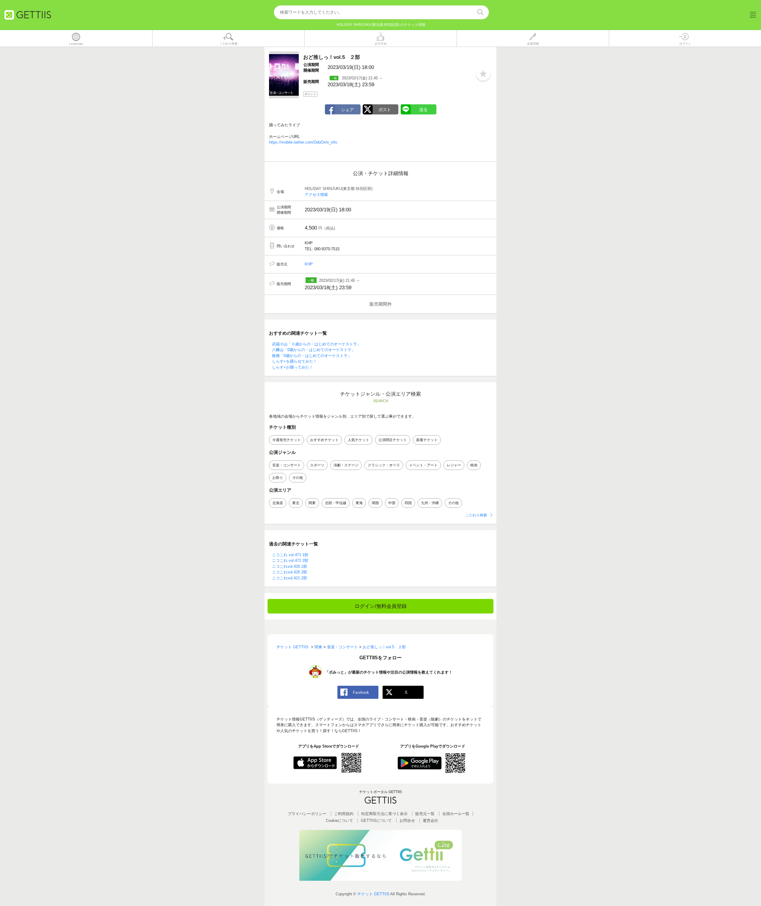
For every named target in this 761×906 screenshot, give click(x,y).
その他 (297, 478)
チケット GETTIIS (373, 894)
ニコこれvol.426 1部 (289, 566)
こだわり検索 (476, 515)
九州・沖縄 (430, 503)
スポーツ (317, 465)
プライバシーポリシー (307, 813)
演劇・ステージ (346, 465)
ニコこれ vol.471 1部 (290, 555)
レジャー (454, 465)
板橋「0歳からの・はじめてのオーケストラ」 (311, 355)
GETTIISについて (376, 820)
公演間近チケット (392, 440)
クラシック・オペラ (384, 465)
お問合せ (407, 820)
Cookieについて (339, 820)
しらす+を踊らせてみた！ (294, 361)
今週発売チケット (286, 440)
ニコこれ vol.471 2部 (290, 560)
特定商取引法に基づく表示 (384, 813)
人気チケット (358, 440)
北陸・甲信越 (335, 503)
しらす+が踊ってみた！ (292, 367)
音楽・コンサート (286, 465)
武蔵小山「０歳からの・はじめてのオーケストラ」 (316, 344)
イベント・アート (423, 465)
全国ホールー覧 (455, 813)
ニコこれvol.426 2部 (289, 572)
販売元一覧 (425, 813)
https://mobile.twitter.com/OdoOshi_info (303, 142)
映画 (473, 465)
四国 (408, 503)
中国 (391, 503)
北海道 (277, 503)
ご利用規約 (343, 813)
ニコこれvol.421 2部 (289, 578)
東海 (359, 503)
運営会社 (430, 820)
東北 (295, 503)
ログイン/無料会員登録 (381, 606)
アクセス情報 (316, 194)
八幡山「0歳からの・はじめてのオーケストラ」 (313, 349)
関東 (312, 503)
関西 (375, 503)
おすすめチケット (324, 440)
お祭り (277, 478)
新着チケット (427, 440)
